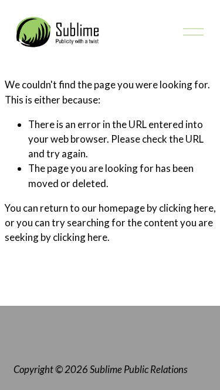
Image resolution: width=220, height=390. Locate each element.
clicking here (186, 208)
